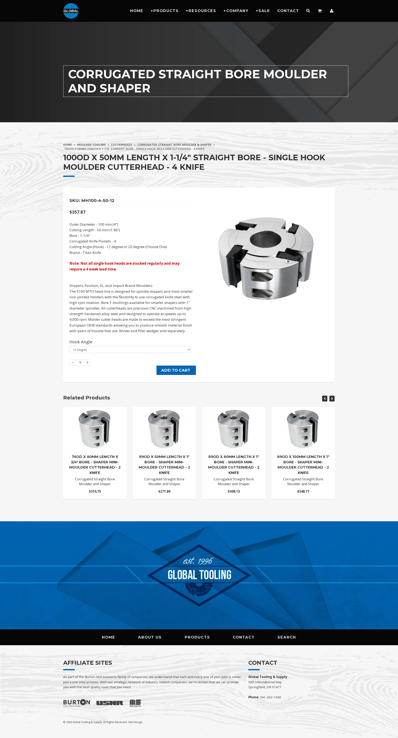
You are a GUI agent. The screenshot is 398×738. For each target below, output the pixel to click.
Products (166, 11)
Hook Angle (80, 342)
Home (136, 11)
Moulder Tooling (91, 145)
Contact (288, 11)
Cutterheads (121, 145)
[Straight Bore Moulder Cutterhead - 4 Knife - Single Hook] (266, 255)
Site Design (135, 722)
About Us (150, 637)
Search (287, 637)
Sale (264, 11)
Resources (202, 11)
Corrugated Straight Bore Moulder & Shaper (174, 145)
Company (237, 11)
